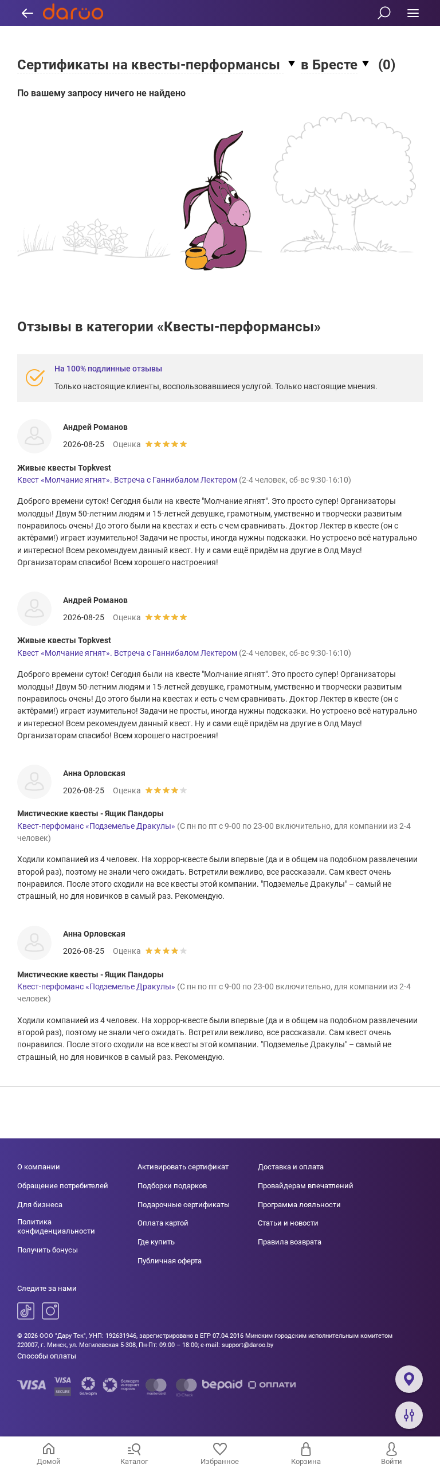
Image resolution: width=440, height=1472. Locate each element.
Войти (391, 1461)
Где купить (156, 1242)
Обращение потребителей (62, 1185)
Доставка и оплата (291, 1166)
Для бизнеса (39, 1204)
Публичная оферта (170, 1260)
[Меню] (413, 13)
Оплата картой (163, 1223)
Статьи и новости (288, 1223)
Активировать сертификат (183, 1166)
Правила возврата (289, 1242)
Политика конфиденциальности (56, 1226)
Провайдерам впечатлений (305, 1185)
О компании (38, 1166)
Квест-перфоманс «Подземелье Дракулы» (96, 826)
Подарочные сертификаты (184, 1204)
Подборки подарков (172, 1185)
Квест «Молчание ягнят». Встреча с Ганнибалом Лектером (127, 479)
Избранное (220, 1461)
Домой (49, 1461)
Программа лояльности (299, 1204)
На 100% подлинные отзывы (108, 368)
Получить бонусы (47, 1250)
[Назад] (27, 13)
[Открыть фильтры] (409, 1415)
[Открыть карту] (409, 1379)
